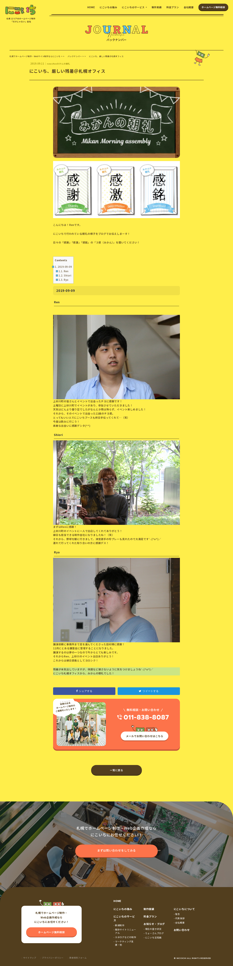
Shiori (65, 275)
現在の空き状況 (153, 928)
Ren (63, 271)
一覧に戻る (116, 770)
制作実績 (157, 7)
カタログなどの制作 (125, 937)
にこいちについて (184, 909)
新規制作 (119, 925)
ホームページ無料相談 (213, 7)
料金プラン (172, 7)
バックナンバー (75, 56)
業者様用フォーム (78, 957)
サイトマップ (29, 957)
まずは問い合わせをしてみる (116, 850)
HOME (91, 7)
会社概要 (189, 7)
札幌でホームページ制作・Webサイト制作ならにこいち (35, 56)
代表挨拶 (179, 918)
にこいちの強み (108, 7)
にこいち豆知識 (153, 937)
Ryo (63, 280)
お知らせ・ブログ (154, 924)
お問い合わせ (182, 930)
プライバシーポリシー (53, 957)
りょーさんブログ (154, 933)
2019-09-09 (63, 267)
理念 (177, 914)
